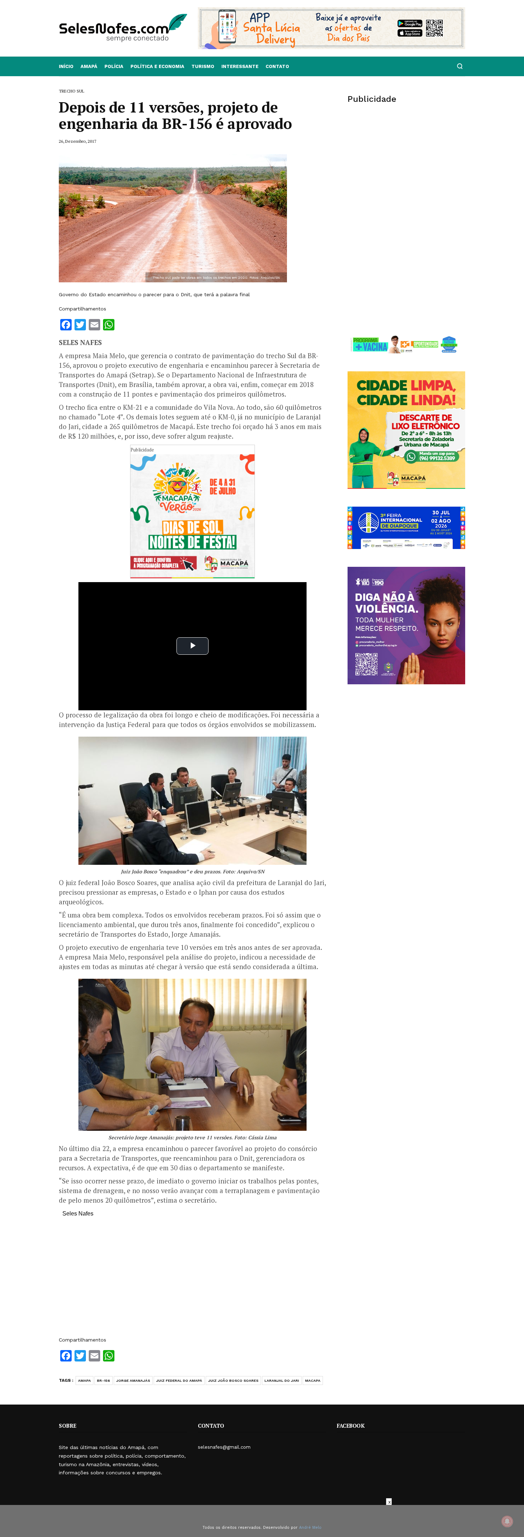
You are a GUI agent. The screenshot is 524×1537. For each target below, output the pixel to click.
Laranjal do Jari (281, 1380)
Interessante (239, 66)
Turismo (202, 66)
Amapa (84, 1380)
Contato (277, 66)
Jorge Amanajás (133, 1380)
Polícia (113, 66)
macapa (312, 1380)
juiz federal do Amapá (179, 1380)
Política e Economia (157, 66)
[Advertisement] (192, 1280)
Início (66, 66)
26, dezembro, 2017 (77, 141)
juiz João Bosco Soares (233, 1380)
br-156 (103, 1380)
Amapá (89, 66)
